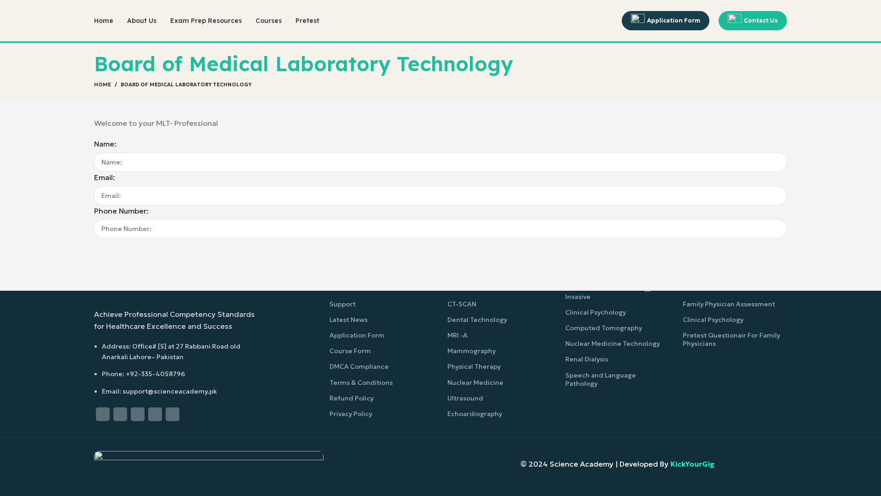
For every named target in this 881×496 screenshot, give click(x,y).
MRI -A (457, 335)
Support (342, 304)
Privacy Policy (350, 414)
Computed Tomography (603, 328)
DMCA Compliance (359, 366)
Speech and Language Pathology (600, 379)
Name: (105, 143)
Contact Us (761, 20)
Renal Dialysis (586, 359)
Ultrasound (465, 398)
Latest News (348, 320)
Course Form (350, 351)
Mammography (471, 351)
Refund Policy (351, 398)
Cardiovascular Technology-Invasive (609, 292)
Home (102, 84)
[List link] (175, 351)
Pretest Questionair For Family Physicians (731, 339)
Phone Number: (121, 210)
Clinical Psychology (595, 312)
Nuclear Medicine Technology (612, 343)
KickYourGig (692, 463)
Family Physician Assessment (729, 304)
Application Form (673, 20)
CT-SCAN (461, 304)
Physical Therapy (474, 366)
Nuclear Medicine (475, 382)
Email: (104, 177)
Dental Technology (477, 320)
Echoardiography (474, 414)
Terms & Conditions (361, 382)
